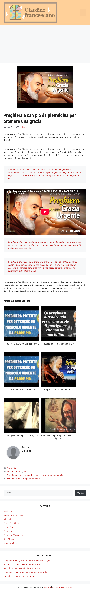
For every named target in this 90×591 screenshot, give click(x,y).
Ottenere (18, 471)
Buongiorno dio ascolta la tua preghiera (22, 564)
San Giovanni (10, 539)
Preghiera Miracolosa (13, 535)
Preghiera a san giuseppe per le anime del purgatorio (28, 560)
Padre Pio (11, 468)
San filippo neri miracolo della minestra (22, 568)
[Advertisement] (45, 43)
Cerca (80, 493)
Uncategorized (10, 543)
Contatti (47, 587)
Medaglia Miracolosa (13, 515)
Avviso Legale (67, 587)
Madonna (8, 511)
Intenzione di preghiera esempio (19, 576)
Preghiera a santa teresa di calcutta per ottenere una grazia (35, 475)
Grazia (10, 471)
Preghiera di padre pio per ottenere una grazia (25, 572)
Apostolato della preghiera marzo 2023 (25, 478)
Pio (24, 471)
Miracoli (7, 519)
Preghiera (8, 531)
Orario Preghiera (11, 523)
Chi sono (56, 587)
